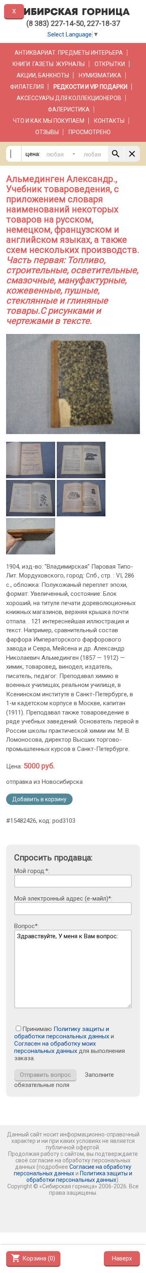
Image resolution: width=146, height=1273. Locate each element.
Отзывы (47, 132)
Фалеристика (69, 109)
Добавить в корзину (39, 799)
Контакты (109, 121)
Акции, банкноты (43, 75)
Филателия (27, 86)
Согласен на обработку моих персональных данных (55, 1047)
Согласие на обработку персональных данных (72, 1170)
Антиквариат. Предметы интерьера (69, 52)
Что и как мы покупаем (48, 121)
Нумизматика (100, 75)
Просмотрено (90, 132)
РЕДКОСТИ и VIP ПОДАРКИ (90, 86)
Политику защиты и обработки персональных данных (61, 1032)
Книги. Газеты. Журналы (49, 64)
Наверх (122, 1258)
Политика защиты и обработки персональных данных (79, 1176)
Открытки (109, 64)
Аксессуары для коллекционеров (69, 98)
